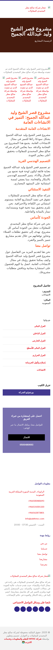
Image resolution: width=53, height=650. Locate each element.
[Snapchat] (23, 609)
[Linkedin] (29, 609)
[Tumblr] (17, 609)
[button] (19, 9)
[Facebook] (47, 609)
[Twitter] (41, 609)
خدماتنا (46, 320)
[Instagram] (35, 609)
